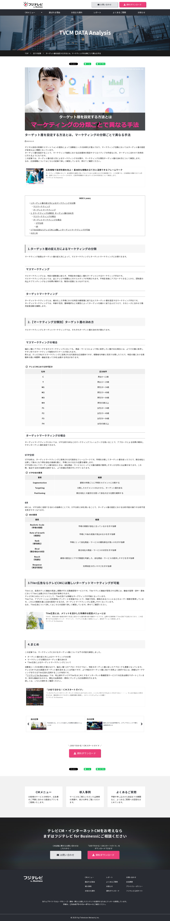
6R (37, 226)
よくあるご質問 (119, 12)
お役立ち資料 (76, 12)
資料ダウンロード (134, 4)
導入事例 (85, 796)
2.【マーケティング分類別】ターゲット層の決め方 (52, 213)
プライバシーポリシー (134, 886)
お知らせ (141, 12)
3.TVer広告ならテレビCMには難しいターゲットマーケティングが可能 (60, 229)
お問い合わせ (105, 4)
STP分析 (39, 223)
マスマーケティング (41, 206)
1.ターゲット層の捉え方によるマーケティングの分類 (53, 203)
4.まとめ (34, 233)
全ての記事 (37, 53)
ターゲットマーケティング (44, 209)
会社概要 (129, 882)
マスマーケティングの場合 (44, 216)
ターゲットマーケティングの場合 (47, 219)
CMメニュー (30, 12)
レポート (97, 12)
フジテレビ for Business (37, 675)
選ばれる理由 (54, 12)
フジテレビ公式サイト (134, 891)
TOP (26, 53)
